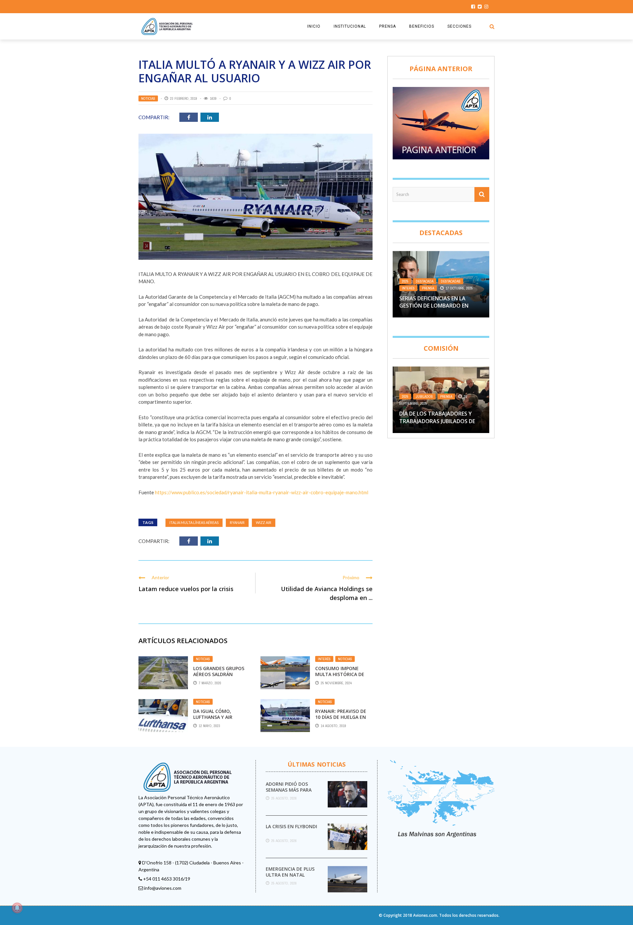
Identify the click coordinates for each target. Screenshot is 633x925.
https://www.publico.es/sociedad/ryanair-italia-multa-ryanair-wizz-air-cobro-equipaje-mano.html (261, 492)
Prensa (428, 288)
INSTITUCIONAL (350, 26)
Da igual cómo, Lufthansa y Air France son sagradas (220, 717)
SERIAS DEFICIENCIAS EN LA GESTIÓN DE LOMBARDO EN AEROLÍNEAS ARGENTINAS (433, 306)
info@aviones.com (162, 888)
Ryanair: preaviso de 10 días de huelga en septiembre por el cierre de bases (340, 720)
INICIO (313, 26)
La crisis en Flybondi (291, 826)
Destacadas (451, 281)
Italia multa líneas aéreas (194, 522)
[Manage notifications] (17, 908)
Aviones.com (425, 915)
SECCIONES (459, 26)
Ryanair (237, 522)
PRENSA (387, 26)
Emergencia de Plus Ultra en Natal (290, 872)
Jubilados (424, 396)
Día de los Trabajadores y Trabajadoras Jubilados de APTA (437, 421)
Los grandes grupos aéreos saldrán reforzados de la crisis (218, 677)
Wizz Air (263, 522)
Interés (324, 659)
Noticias (148, 98)
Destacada (425, 281)
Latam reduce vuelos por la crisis (185, 589)
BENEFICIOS (421, 26)
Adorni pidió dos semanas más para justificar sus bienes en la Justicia (291, 793)
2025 (405, 281)
